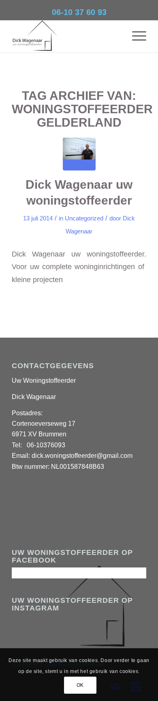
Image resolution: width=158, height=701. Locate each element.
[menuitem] (135, 36)
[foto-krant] (79, 154)
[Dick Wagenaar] (65, 36)
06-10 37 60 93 (79, 12)
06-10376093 (46, 445)
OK (80, 685)
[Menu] (135, 36)
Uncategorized (84, 218)
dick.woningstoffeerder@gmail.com (82, 455)
